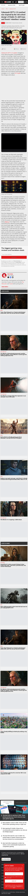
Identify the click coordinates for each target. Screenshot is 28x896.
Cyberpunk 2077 (13, 8)
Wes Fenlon (9, 22)
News (3, 23)
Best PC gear (22, 5)
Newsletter (24, 48)
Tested (11, 283)
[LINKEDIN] (11, 277)
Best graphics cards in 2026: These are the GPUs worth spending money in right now (15, 823)
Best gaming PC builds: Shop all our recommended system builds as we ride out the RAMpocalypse (15, 830)
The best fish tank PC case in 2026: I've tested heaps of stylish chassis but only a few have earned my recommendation (14, 837)
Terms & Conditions (12, 886)
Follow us (17, 48)
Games (3, 8)
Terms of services (16, 261)
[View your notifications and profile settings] (13, 2)
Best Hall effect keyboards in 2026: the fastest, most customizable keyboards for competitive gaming (14, 844)
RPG (7, 8)
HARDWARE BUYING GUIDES (7, 802)
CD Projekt (17, 73)
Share (4, 48)
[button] (27, 2)
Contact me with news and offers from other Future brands (14, 877)
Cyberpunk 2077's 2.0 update (9, 53)
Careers (3, 884)
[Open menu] (2, 2)
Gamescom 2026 (11, 5)
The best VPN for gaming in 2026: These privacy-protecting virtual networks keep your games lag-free (14, 817)
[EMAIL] (13, 277)
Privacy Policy (18, 885)
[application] (14, 142)
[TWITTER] (8, 277)
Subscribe (21, 1)
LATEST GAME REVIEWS (21, 802)
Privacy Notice (18, 262)
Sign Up (14, 881)
